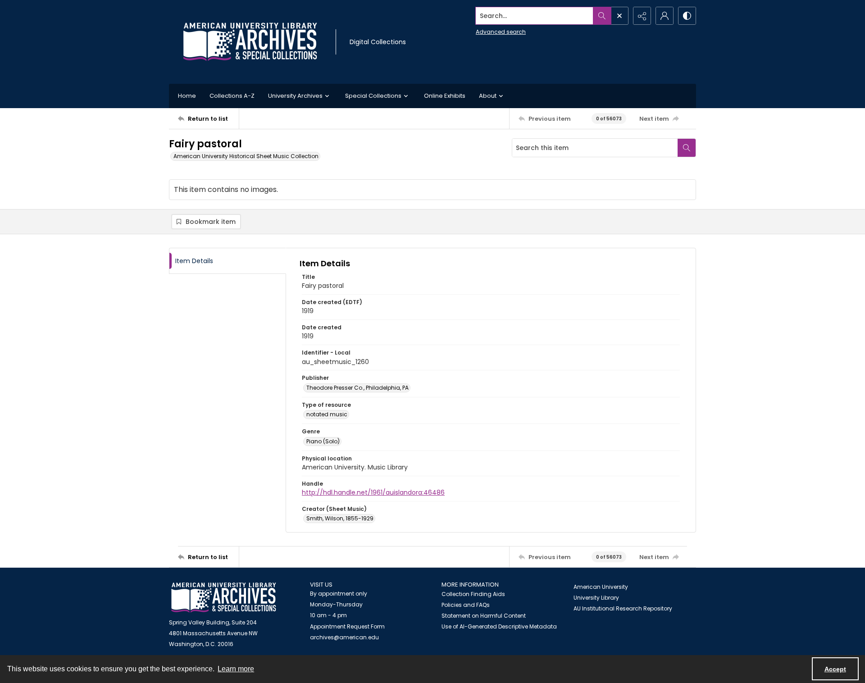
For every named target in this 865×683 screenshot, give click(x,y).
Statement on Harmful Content (484, 615)
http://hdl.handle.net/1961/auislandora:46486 (373, 492)
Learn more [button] (236, 669)
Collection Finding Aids (473, 594)
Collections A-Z (232, 95)
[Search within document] (687, 148)
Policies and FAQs (466, 605)
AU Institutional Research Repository (623, 608)
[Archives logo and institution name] (250, 42)
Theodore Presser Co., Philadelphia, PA (357, 388)
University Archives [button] (295, 95)
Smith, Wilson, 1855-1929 (339, 518)
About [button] (487, 95)
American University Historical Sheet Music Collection (246, 156)
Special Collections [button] (373, 95)
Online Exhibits (444, 95)
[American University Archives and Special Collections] (223, 597)
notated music (326, 414)
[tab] (227, 261)
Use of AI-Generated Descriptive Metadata (499, 626)
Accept (835, 669)
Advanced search (501, 32)
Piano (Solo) (323, 441)
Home (187, 95)
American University (601, 587)
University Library (596, 597)
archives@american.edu (344, 637)
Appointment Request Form (347, 626)
